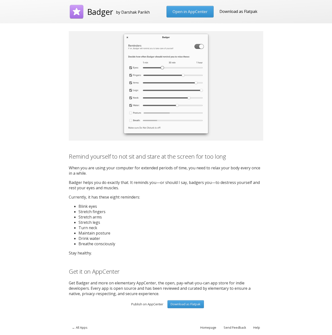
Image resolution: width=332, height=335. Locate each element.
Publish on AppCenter (147, 304)
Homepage (208, 327)
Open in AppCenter (190, 11)
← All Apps (79, 327)
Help (256, 327)
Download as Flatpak (238, 11)
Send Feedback (235, 327)
